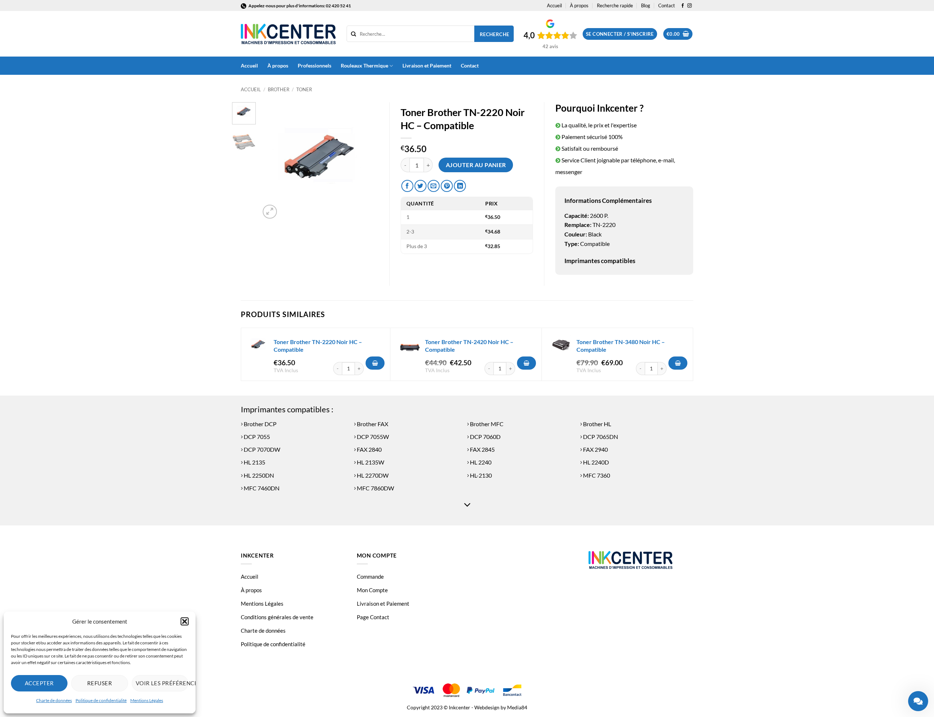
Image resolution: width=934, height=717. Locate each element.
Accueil (554, 5)
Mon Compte (372, 590)
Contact (666, 5)
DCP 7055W (372, 436)
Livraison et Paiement (426, 65)
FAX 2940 (595, 449)
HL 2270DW (372, 475)
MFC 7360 (596, 475)
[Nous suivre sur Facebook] (682, 5)
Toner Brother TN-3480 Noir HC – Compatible (620, 345)
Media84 (517, 707)
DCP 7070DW (261, 449)
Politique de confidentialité (101, 700)
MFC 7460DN (261, 488)
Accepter (39, 683)
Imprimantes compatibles (599, 261)
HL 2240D (595, 462)
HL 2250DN (258, 475)
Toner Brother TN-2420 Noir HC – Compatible (469, 345)
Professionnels (314, 65)
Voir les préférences (162, 683)
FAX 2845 (482, 449)
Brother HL (596, 423)
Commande (370, 576)
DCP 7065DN (600, 436)
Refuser (99, 683)
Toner (304, 89)
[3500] (375, 363)
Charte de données (54, 700)
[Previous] (271, 161)
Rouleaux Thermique (364, 65)
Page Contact (373, 617)
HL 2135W (370, 462)
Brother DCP (260, 423)
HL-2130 (480, 475)
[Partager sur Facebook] (407, 186)
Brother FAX (372, 423)
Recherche (494, 34)
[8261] (677, 363)
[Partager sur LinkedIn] (460, 186)
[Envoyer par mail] (434, 186)
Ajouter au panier (476, 165)
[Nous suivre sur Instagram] (689, 5)
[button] (184, 621)
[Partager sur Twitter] (420, 186)
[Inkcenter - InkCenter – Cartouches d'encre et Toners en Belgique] (288, 34)
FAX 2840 (369, 449)
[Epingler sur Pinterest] (447, 186)
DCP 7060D (485, 436)
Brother (278, 89)
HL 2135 (254, 462)
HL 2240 (480, 462)
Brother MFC (486, 423)
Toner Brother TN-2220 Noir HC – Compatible (318, 345)
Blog (645, 5)
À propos (579, 5)
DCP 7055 (256, 436)
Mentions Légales (146, 700)
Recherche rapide (615, 5)
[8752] (526, 363)
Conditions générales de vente (277, 617)
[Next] (367, 161)
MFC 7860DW (375, 488)
